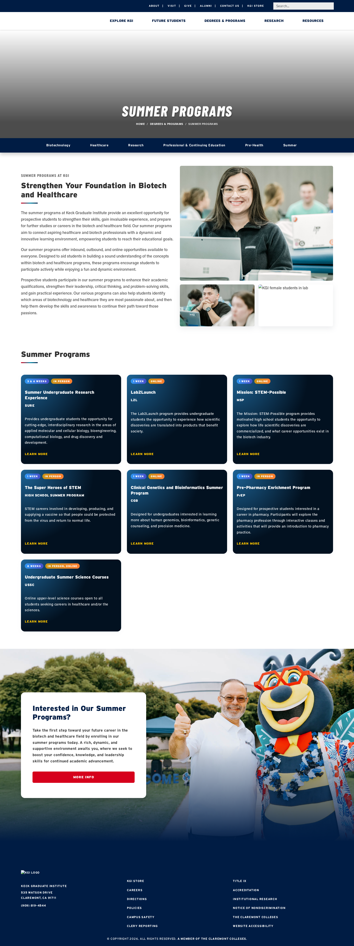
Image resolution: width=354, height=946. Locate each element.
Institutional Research (255, 899)
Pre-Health (254, 145)
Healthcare (99, 145)
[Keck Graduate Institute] (54, 21)
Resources (313, 21)
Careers (134, 890)
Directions (137, 899)
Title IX (239, 880)
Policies (134, 907)
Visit (172, 5)
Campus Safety (141, 917)
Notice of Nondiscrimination (259, 907)
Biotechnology (58, 145)
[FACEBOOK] (148, 856)
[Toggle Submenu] (80, 145)
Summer (290, 145)
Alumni (206, 5)
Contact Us (229, 5)
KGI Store (255, 5)
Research (274, 21)
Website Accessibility (253, 925)
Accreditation (246, 890)
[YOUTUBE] (206, 856)
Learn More (36, 454)
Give (188, 5)
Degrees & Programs (224, 21)
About (154, 5)
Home (140, 124)
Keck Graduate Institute (44, 886)
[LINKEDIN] (191, 856)
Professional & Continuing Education (194, 145)
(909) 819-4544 (33, 905)
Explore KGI (121, 21)
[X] (177, 856)
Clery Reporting (142, 925)
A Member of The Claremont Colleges (211, 938)
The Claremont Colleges (255, 917)
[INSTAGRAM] (162, 856)
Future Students (169, 21)
